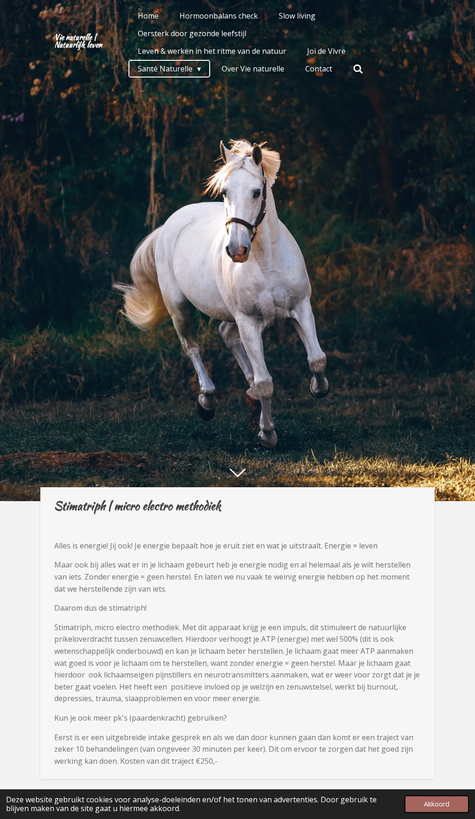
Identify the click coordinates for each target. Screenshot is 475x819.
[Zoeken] (358, 68)
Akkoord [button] (436, 804)
